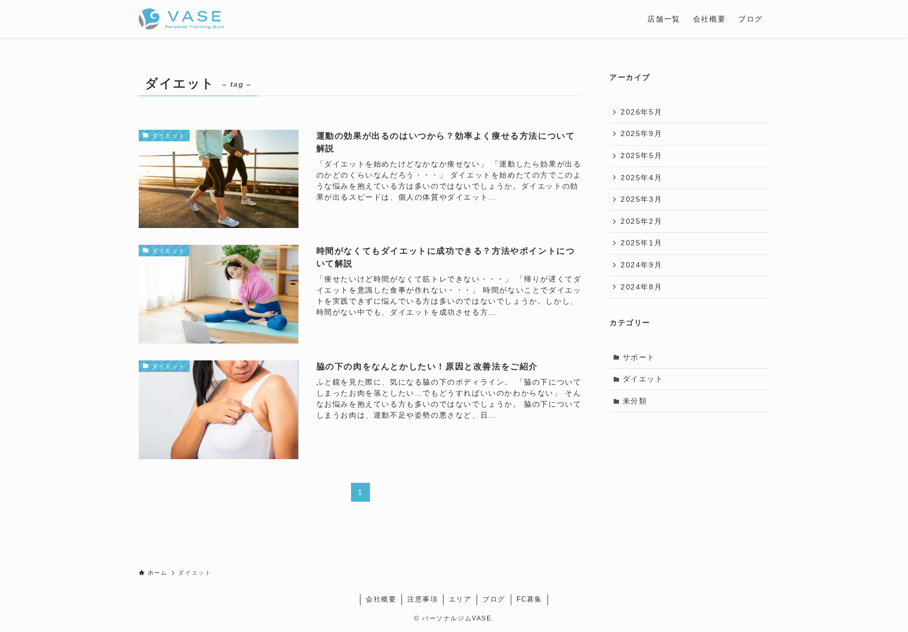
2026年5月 (641, 112)
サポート (639, 357)
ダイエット (643, 379)
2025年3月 (641, 199)
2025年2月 (641, 221)
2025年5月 (641, 155)
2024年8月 (641, 287)
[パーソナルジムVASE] (181, 18)
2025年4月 (641, 177)
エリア (460, 599)
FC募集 (529, 599)
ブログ (493, 599)
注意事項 (422, 599)
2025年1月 (641, 243)
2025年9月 (641, 133)
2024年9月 (641, 265)
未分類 (635, 401)
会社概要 (381, 599)
